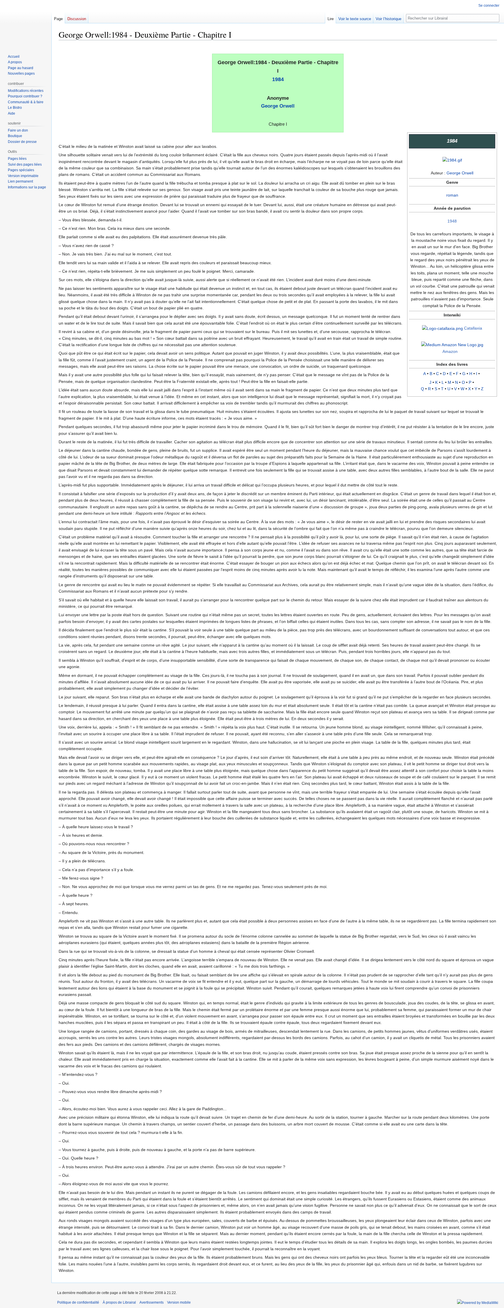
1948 (452, 221)
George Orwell (278, 106)
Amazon (450, 351)
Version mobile (179, 1302)
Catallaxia (473, 328)
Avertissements (151, 1302)
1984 (278, 79)
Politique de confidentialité (78, 1302)
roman (452, 195)
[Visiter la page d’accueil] (25, 23)
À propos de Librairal (119, 1302)
